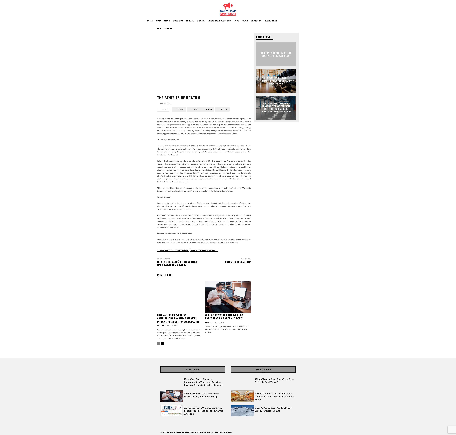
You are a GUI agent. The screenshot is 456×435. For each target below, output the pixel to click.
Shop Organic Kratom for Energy (204, 250)
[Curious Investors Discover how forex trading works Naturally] (228, 297)
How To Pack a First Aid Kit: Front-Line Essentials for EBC (273, 409)
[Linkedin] (264, 432)
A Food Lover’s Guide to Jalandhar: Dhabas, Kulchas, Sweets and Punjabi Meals (275, 396)
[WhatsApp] (280, 432)
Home (159, 28)
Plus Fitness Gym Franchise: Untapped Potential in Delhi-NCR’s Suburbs (276, 81)
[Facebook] (253, 432)
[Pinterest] (269, 432)
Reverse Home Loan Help (238, 261)
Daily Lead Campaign (222, 432)
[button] (308, 21)
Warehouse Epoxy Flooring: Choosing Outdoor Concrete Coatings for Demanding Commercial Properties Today (276, 107)
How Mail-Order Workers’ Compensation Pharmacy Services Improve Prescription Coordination (178, 318)
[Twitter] (275, 432)
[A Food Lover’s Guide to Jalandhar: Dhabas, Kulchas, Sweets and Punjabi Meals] (242, 396)
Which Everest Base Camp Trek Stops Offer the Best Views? (276, 54)
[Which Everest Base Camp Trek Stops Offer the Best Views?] (242, 381)
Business (168, 28)
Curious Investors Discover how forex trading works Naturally (224, 316)
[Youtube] (285, 432)
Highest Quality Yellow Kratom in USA (173, 250)
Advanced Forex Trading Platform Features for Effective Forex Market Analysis (203, 410)
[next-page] (162, 343)
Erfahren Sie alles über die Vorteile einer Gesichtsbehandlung (177, 263)
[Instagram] (258, 432)
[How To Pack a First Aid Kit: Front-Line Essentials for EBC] (242, 410)
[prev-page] (158, 343)
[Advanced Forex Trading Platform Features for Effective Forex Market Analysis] (171, 410)
